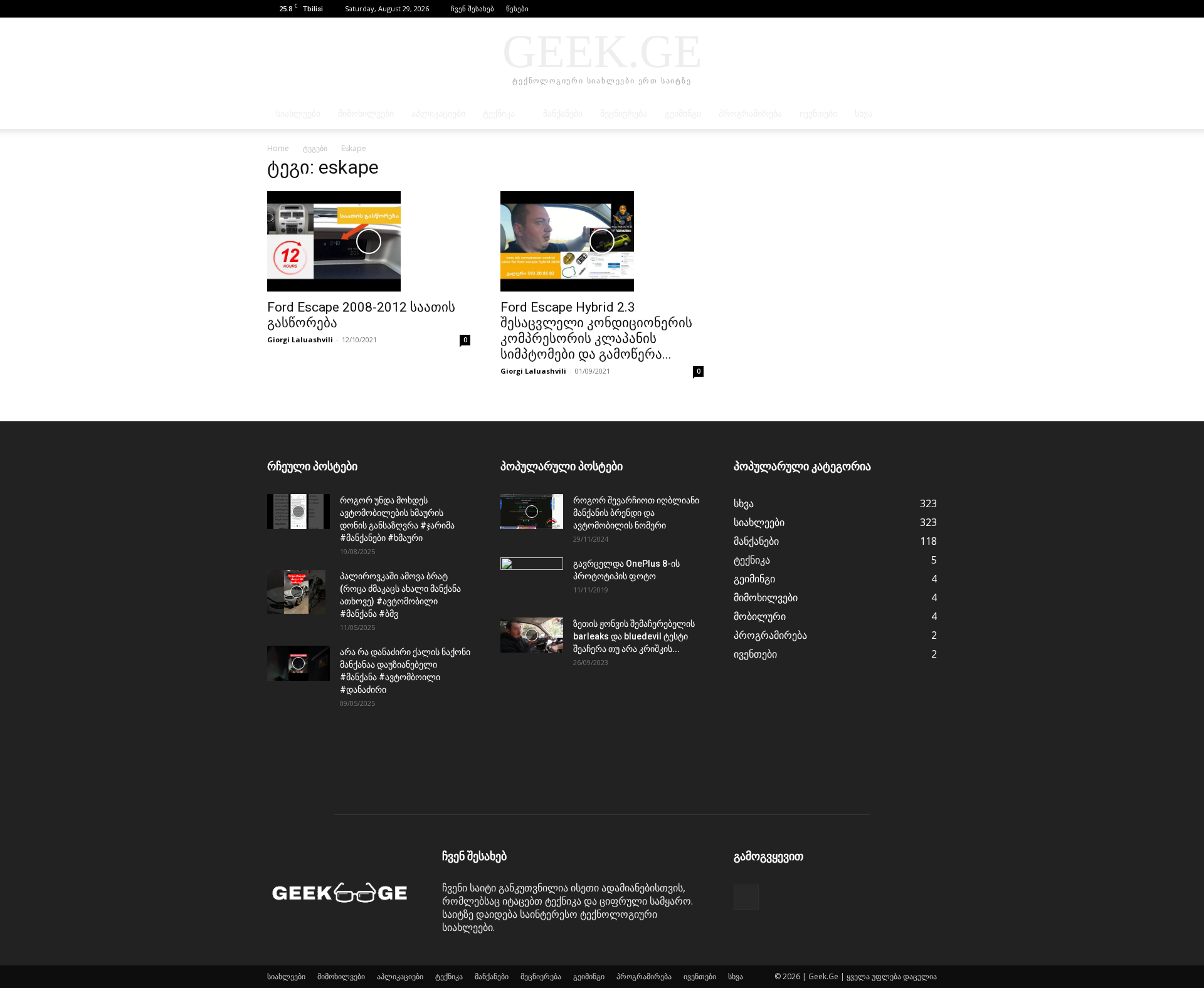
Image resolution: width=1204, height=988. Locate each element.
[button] (908, 8)
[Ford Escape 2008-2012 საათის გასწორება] (368, 241)
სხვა (863, 113)
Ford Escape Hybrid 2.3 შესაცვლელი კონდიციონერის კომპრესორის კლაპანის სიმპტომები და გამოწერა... (596, 331)
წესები (517, 8)
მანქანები (563, 113)
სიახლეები (298, 113)
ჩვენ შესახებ (472, 8)
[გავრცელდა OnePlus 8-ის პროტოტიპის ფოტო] (531, 579)
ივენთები (818, 113)
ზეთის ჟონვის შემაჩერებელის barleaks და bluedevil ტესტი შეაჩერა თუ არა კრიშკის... (634, 636)
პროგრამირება (750, 113)
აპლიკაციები (438, 113)
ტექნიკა (499, 113)
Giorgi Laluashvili (300, 339)
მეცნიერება (623, 113)
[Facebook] (927, 9)
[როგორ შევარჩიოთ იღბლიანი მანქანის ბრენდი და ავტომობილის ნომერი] (531, 511)
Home (278, 148)
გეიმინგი (683, 113)
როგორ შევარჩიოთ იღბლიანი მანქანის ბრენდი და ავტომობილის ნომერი (636, 512)
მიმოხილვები (366, 113)
